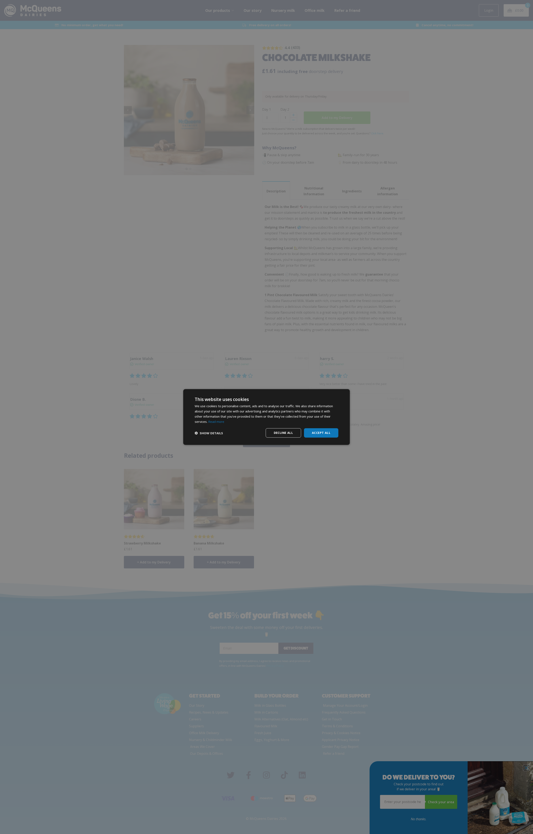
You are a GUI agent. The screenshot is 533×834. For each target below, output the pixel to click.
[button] (209, 433)
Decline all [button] (283, 433)
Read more (216, 421)
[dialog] (266, 417)
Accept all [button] (321, 433)
